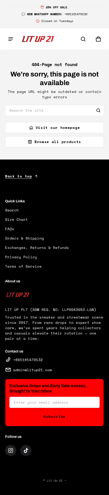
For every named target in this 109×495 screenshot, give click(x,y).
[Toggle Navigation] (10, 39)
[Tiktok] (25, 450)
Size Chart (16, 219)
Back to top (18, 176)
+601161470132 (28, 359)
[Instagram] (10, 450)
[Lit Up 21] (38, 39)
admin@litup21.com (32, 369)
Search (12, 210)
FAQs (9, 228)
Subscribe (54, 416)
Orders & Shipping (24, 238)
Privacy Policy (21, 257)
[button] (83, 39)
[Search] (98, 110)
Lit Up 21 (55, 480)
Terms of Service (23, 266)
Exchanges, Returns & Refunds (37, 247)
